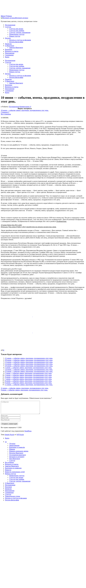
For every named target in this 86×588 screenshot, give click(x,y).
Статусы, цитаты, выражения (19, 32)
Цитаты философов (16, 42)
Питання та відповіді (16, 457)
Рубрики (9, 16)
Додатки (12, 443)
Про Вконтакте (14, 459)
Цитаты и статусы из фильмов (20, 40)
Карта (7, 57)
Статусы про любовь (16, 30)
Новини (12, 449)
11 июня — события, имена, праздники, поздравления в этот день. (29, 384)
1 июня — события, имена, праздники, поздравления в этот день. (28, 373)
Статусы (8, 27)
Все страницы (6, 114)
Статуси (12, 460)
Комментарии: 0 (25, 106)
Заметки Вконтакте (16, 47)
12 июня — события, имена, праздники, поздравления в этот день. (29, 364)
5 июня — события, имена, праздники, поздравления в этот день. (28, 368)
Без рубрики (9, 462)
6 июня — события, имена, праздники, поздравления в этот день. (28, 377)
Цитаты (8, 38)
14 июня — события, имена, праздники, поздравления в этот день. (29, 369)
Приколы (8, 44)
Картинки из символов (13, 468)
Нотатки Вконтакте (16, 453)
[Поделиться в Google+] (48, 332)
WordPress (27, 431)
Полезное (8, 487)
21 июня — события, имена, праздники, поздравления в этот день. (29, 358)
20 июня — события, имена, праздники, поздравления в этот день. (29, 360)
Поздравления (10, 25)
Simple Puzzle (9, 434)
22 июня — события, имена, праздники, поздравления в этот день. (29, 371)
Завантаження (14, 445)
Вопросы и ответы (11, 51)
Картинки (8, 49)
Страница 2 (5, 112)
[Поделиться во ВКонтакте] (48, 316)
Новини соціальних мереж (18, 451)
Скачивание (9, 55)
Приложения (9, 53)
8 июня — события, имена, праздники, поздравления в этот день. (28, 381)
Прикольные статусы (16, 34)
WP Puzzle (20, 434)
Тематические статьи (12, 496)
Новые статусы (14, 36)
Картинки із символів (17, 447)
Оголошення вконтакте (17, 455)
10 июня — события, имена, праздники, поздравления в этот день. (25, 110)
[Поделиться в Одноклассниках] (17, 332)
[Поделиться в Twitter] (16, 348)
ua (6, 442)
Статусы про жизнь (16, 29)
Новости (8, 470)
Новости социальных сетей (15, 472)
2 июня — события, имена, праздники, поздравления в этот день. (28, 375)
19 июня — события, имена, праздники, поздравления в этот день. (29, 366)
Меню (3, 16)
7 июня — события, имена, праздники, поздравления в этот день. (28, 379)
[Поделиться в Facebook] (17, 316)
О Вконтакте (9, 46)
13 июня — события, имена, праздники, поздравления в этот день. (29, 362)
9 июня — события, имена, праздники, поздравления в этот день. (28, 383)
